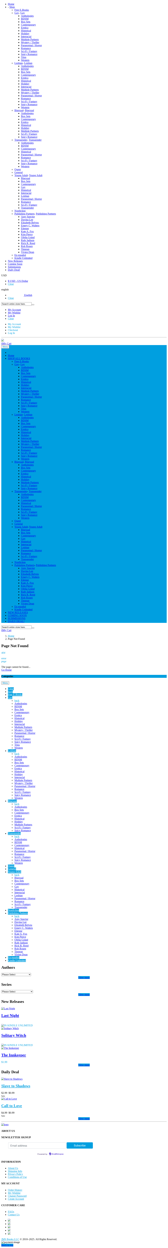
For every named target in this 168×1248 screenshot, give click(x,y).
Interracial (26, 36)
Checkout (13, 330)
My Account (14, 309)
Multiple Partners (30, 39)
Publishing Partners (24, 213)
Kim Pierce (27, 234)
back (10, 691)
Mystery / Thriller (30, 42)
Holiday (25, 33)
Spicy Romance (29, 54)
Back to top (7, 1245)
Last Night (10, 1015)
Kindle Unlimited (23, 258)
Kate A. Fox (27, 231)
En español (20, 255)
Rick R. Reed (28, 243)
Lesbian (18, 63)
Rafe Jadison (27, 240)
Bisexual (18, 110)
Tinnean (25, 249)
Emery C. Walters (30, 225)
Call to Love (11, 1106)
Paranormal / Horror (31, 45)
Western (25, 60)
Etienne (25, 228)
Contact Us (14, 1214)
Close (11, 284)
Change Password (17, 1196)
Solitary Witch (13, 1035)
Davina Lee (27, 219)
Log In (11, 315)
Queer (17, 169)
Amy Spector (28, 216)
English (28, 295)
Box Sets (25, 21)
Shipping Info (15, 1171)
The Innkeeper (13, 1055)
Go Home (6, 669)
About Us (13, 1168)
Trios (23, 57)
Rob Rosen (27, 246)
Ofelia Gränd (28, 237)
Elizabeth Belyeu (30, 222)
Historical (26, 30)
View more (84, 977)
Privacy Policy (15, 1174)
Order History (15, 1190)
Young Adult (21, 175)
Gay (16, 12)
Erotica (24, 27)
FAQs (11, 1211)
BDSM (25, 18)
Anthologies (27, 15)
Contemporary (28, 24)
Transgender (20, 139)
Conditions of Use (17, 1177)
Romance (26, 48)
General (18, 172)
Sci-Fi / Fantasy (29, 51)
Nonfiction (20, 210)
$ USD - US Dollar (18, 281)
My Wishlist (14, 312)
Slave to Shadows (15, 1086)
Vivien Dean (27, 252)
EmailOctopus (57, 1154)
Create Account (16, 1198)
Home (11, 636)
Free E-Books (21, 10)
